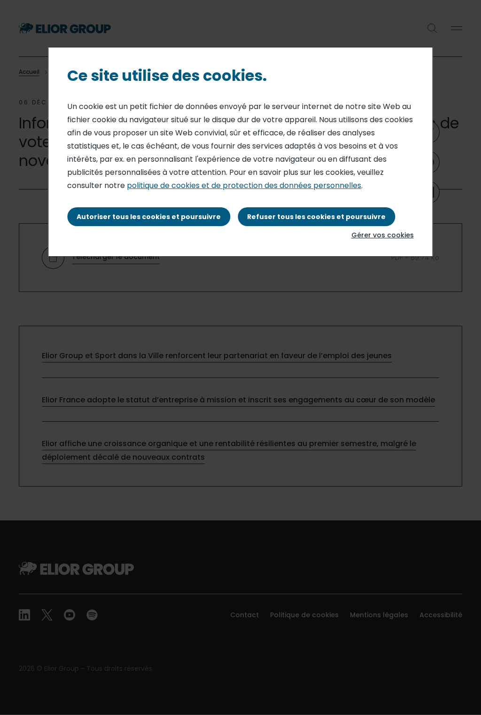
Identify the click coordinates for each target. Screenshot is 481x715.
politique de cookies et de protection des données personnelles (244, 185)
